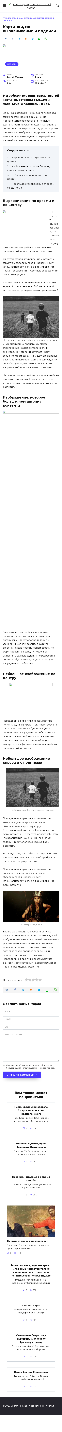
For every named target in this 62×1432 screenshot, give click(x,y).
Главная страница (12, 18)
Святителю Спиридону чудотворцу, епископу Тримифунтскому (31, 1339)
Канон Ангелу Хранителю (31, 1372)
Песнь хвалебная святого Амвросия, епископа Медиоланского (31, 1110)
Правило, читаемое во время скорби (31, 1178)
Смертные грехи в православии (27, 1241)
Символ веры (31, 1305)
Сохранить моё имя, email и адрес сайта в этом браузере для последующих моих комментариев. (30, 1066)
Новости (11, 64)
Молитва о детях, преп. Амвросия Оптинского (31, 1145)
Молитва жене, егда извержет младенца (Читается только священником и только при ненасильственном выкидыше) (31, 1270)
